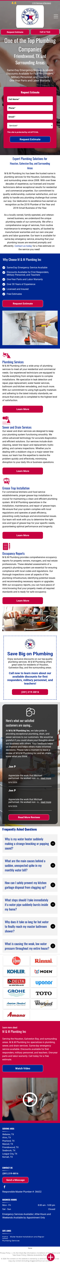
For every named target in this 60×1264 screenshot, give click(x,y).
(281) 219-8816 (10, 1173)
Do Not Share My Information (24, 1253)
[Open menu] (56, 16)
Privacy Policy (5, 1253)
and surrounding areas (13, 1160)
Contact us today (23, 246)
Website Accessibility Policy (37, 1255)
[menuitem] (6, 1237)
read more (46, 778)
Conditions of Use (44, 1253)
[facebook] (4, 1187)
